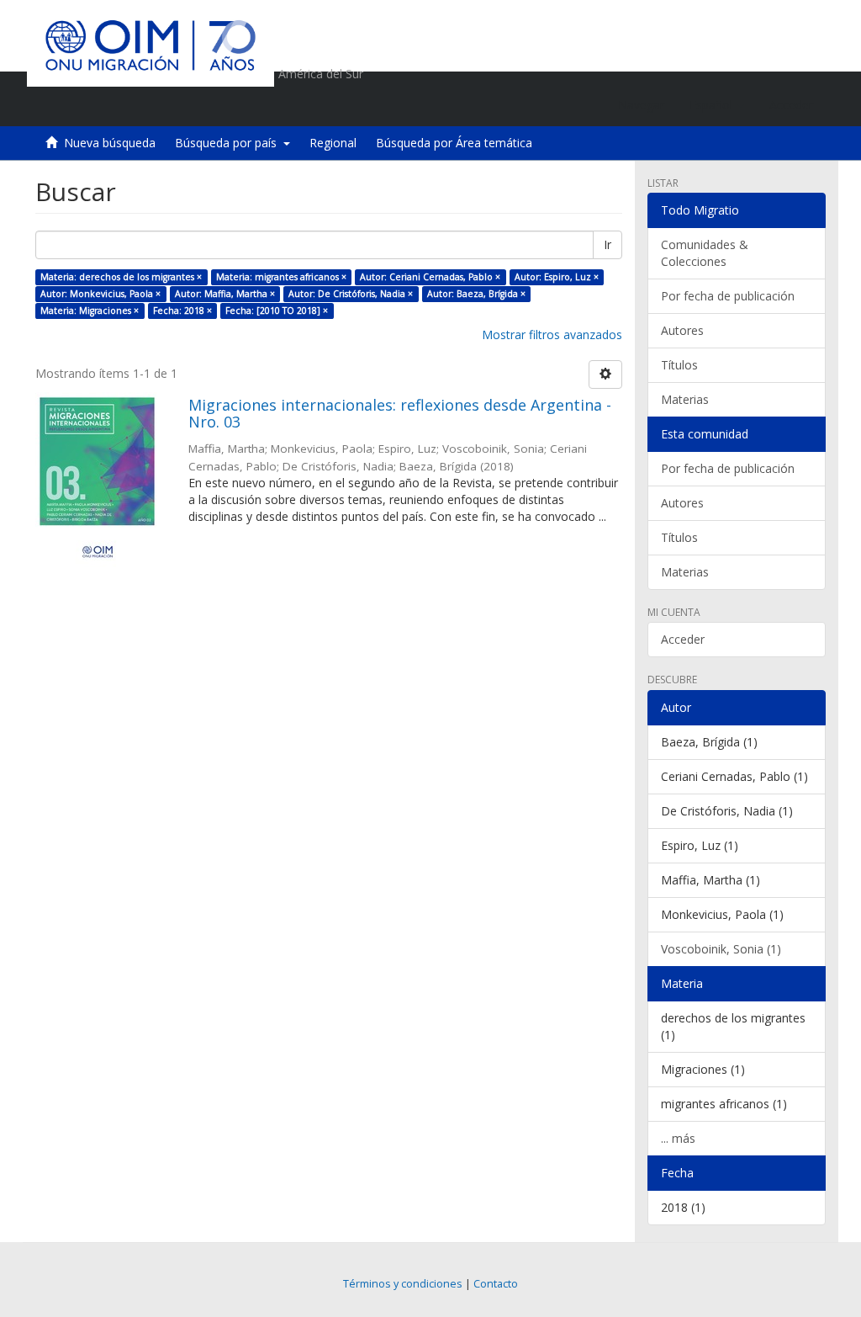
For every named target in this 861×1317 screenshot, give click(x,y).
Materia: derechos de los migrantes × (121, 277)
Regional (333, 143)
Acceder (683, 639)
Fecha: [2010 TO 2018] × (276, 310)
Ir (607, 244)
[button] (717, 105)
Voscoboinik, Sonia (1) (721, 949)
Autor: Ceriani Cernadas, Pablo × (430, 277)
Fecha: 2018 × (182, 310)
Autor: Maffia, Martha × (225, 294)
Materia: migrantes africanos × (281, 277)
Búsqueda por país (229, 143)
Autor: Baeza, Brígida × (476, 294)
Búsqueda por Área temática (454, 143)
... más (678, 1138)
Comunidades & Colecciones (704, 252)
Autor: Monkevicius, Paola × (100, 294)
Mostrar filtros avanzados (552, 335)
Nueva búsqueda (110, 143)
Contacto (495, 1284)
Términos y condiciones (402, 1284)
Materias (685, 399)
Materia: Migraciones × (89, 310)
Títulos (679, 365)
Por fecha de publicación (728, 296)
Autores (682, 330)
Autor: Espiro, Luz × (557, 277)
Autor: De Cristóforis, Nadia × (350, 294)
